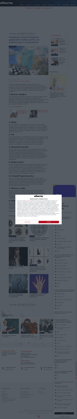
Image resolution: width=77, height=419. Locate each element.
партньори (27, 200)
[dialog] (38, 209)
